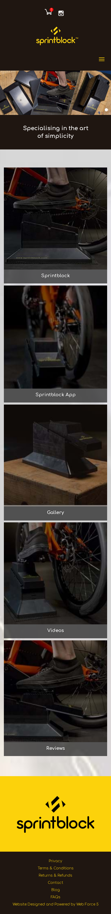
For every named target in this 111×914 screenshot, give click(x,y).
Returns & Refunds (55, 875)
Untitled (62, 13)
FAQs (55, 897)
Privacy (55, 861)
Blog (55, 890)
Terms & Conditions (56, 868)
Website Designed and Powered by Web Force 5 (56, 904)
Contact (55, 883)
